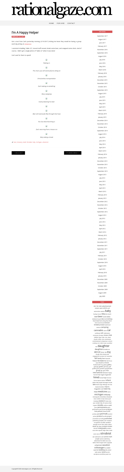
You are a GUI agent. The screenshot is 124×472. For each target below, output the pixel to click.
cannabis (98, 330)
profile (105, 416)
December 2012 (102, 201)
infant (108, 380)
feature (95, 361)
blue (107, 321)
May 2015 (102, 103)
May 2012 (102, 225)
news (107, 401)
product (100, 416)
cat (102, 333)
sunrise (102, 439)
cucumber (109, 343)
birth (105, 319)
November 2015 (102, 83)
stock (94, 434)
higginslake (108, 375)
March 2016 (102, 70)
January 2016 (102, 76)
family (99, 358)
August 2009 (102, 293)
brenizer (107, 323)
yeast (106, 454)
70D (97, 306)
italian (94, 382)
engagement (96, 356)
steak (110, 430)
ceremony (95, 335)
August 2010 (102, 266)
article (105, 308)
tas (110, 441)
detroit (97, 352)
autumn (103, 311)
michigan (39, 142)
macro (107, 387)
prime (94, 416)
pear (95, 407)
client (109, 337)
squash (100, 430)
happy (110, 373)
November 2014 (102, 124)
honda (101, 378)
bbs (106, 314)
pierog (101, 409)
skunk (94, 426)
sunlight (97, 439)
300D (100, 306)
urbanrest (45, 142)
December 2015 (102, 80)
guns (104, 370)
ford (103, 363)
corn (98, 343)
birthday (109, 319)
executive (109, 356)
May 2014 (102, 144)
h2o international (101, 371)
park (110, 405)
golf (110, 367)
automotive (97, 311)
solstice (109, 428)
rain (105, 420)
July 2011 (102, 252)
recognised (97, 422)
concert (110, 341)
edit (108, 354)
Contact (71, 23)
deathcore (107, 349)
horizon (109, 378)
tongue (101, 442)
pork (98, 414)
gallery (109, 365)
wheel (109, 450)
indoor (103, 380)
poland (104, 411)
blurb (110, 321)
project (109, 416)
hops (105, 378)
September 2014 (102, 131)
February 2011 (102, 256)
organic (95, 405)
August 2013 (102, 174)
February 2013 (102, 195)
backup (95, 314)
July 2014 (102, 137)
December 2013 (102, 161)
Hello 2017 (19, 153)
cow (101, 343)
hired (96, 377)
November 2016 (102, 49)
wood (103, 452)
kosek (110, 382)
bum (109, 325)
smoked (104, 426)
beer (15, 142)
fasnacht (107, 358)
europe (102, 356)
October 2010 (102, 259)
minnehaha (103, 397)
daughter (103, 346)
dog (109, 351)
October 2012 (102, 208)
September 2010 (102, 262)
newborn (102, 401)
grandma (102, 368)
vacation (106, 445)
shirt (103, 424)
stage (104, 430)
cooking (94, 343)
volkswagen (99, 447)
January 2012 (102, 239)
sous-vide (95, 430)
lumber (102, 387)
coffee (99, 339)
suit (102, 437)
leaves (97, 384)
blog (104, 321)
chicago (101, 335)
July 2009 (102, 296)
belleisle (94, 319)
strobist (105, 433)
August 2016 (102, 56)
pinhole (100, 411)
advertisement (106, 306)
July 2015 (102, 97)
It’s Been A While (72, 153)
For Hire (61, 23)
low (111, 384)
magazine (97, 389)
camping (104, 327)
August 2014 (102, 134)
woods (108, 452)
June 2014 (102, 141)
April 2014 (102, 147)
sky (97, 426)
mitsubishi (109, 397)
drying (104, 354)
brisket (102, 325)
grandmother (108, 368)
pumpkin (101, 420)
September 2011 (102, 249)
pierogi (105, 409)
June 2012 (102, 222)
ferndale (29, 142)
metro (109, 392)
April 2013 (102, 188)
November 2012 (102, 205)
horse (95, 380)
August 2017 (102, 39)
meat (95, 392)
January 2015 (102, 117)
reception (109, 420)
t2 (101, 441)
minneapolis (96, 397)
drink (101, 354)
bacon (99, 314)
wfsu (106, 450)
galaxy (105, 365)
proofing (101, 418)
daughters (99, 349)
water (108, 448)
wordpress (97, 454)
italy (97, 382)
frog (102, 365)
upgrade (109, 442)
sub (94, 437)
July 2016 (102, 60)
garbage (96, 367)
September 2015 (102, 90)
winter (99, 452)
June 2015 (102, 100)
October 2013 (102, 168)
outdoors (106, 405)
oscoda (100, 405)
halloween (105, 373)
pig (109, 409)
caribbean (97, 333)
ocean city (99, 403)
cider (103, 337)
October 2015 (102, 87)
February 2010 (102, 272)
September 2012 (102, 212)
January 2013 (102, 198)
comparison (104, 341)
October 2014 (102, 127)
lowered (97, 387)
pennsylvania (102, 407)
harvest (95, 375)
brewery (19, 142)
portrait (103, 413)
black (94, 321)
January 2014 (102, 158)
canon (105, 330)
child (110, 335)
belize (108, 317)
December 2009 (102, 279)
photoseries (95, 409)
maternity (106, 389)
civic (106, 337)
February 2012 (102, 235)
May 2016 (102, 66)
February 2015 (102, 114)
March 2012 (102, 232)
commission (107, 339)
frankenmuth (96, 365)
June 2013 (102, 181)
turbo (105, 442)
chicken (105, 335)
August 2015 (102, 93)
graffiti (94, 368)
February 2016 (102, 73)
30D (95, 306)
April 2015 (102, 107)
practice (110, 414)
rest (101, 422)
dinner (102, 352)
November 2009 (102, 283)
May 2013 (102, 185)
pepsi (108, 407)
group (98, 370)
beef (96, 317)
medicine (102, 391)
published (108, 418)
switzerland (97, 441)
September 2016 (102, 53)
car (109, 330)
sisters (110, 424)
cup (96, 346)
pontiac (94, 414)
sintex (106, 424)
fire (105, 361)
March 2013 (102, 191)
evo (105, 356)
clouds (95, 339)
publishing (95, 420)
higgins (103, 375)
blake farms (99, 321)
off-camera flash (107, 403)
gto (102, 370)
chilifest (96, 337)
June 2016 (102, 63)
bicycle (99, 319)
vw (105, 448)
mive (95, 399)
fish (108, 361)
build (24, 142)
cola (103, 339)
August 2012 (102, 215)
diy (105, 352)
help (34, 142)
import (99, 380)
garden (101, 367)
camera (98, 327)
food (100, 363)
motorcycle (108, 399)
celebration (107, 333)
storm (98, 434)
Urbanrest (27, 44)
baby (108, 311)
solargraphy (102, 428)
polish (108, 411)
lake (94, 384)
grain (97, 368)
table (103, 441)
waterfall (95, 450)
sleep (100, 426)
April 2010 (102, 269)
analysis (97, 308)
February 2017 (102, 46)
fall (96, 358)
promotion (96, 418)
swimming (107, 439)
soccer (95, 428)
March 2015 (102, 110)
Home (51, 23)
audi (108, 308)
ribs (104, 422)
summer (106, 437)
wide (96, 452)
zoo (110, 454)
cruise (104, 343)
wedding (102, 450)
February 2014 (102, 154)
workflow (102, 454)
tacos (107, 441)
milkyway (107, 395)
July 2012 (102, 218)
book (99, 323)
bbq (103, 314)
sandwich (108, 422)
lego (101, 384)
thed (97, 442)
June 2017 (102, 43)
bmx (96, 323)
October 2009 (102, 286)
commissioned (96, 341)
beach (109, 314)
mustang (95, 401)
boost (102, 323)
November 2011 (102, 245)
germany (106, 367)
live (109, 384)
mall (102, 389)
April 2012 (102, 229)
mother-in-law (100, 399)
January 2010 (102, 276)
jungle (100, 382)
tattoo (94, 442)
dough (97, 354)
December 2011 (102, 242)
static (107, 430)
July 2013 (102, 178)
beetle (104, 317)
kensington (105, 382)
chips (100, 337)
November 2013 (102, 164)
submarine (98, 437)
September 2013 (102, 171)
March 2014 (102, 151)
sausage (95, 424)
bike (102, 319)
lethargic (105, 384)
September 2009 (102, 289)
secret (99, 424)
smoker (109, 426)
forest (107, 363)
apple (101, 308)
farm (103, 358)
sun (110, 436)
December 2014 (102, 120)
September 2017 (102, 36)
